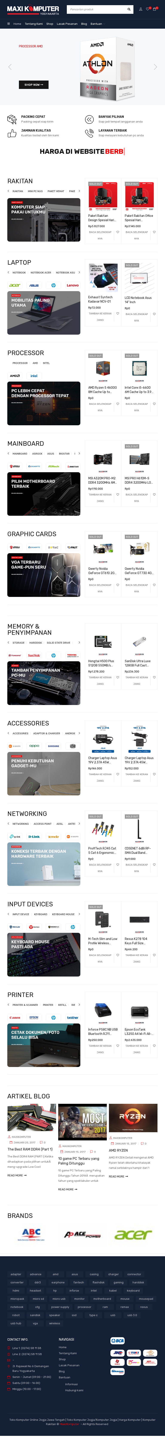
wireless (54, 1328)
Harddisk (35, 647)
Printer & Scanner (25, 1010)
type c (93, 1320)
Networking (21, 829)
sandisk (35, 1320)
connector (134, 1279)
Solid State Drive (58, 647)
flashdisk (99, 1287)
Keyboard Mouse (63, 919)
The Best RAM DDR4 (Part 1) (30, 1154)
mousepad (146, 1304)
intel (94, 1295)
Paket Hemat (56, 196)
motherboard (102, 1304)
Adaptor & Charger (46, 738)
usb (112, 1320)
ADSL (60, 829)
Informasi (71, 1389)
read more (15, 1180)
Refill (62, 1010)
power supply (60, 1312)
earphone (58, 1287)
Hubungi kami (74, 1395)
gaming (119, 1287)
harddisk (138, 1287)
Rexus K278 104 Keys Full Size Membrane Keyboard (139, 948)
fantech (78, 1287)
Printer (48, 1010)
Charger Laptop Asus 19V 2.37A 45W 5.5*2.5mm (139, 767)
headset (35, 1295)
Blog (62, 1376)
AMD (35, 368)
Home (63, 1352)
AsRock (37, 458)
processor (84, 1312)
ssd (74, 1320)
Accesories (20, 738)
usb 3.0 (132, 1320)
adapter (16, 1279)
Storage (18, 647)
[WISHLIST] (118, 237)
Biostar (64, 458)
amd (55, 1279)
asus (75, 1279)
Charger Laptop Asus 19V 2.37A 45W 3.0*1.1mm (102, 767)
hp (55, 1295)
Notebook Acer (41, 277)
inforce (74, 1295)
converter (17, 1287)
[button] (100, 321)
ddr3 (38, 1287)
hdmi (16, 1295)
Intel (46, 368)
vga (35, 1328)
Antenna (74, 829)
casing (94, 1279)
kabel (113, 1295)
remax (125, 1312)
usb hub (16, 1328)
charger (113, 1279)
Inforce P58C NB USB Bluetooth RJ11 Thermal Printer (103, 1039)
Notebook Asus (66, 277)
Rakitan (18, 196)
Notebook (19, 277)
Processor (20, 368)
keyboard (133, 1295)
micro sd (38, 1304)
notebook (17, 1312)
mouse (125, 1304)
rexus (144, 1312)
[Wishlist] (147, 9)
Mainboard (20, 458)
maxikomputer (21, 1142)
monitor (79, 1304)
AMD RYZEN (118, 1156)
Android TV (72, 738)
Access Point (43, 829)
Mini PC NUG (35, 196)
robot (16, 1320)
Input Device (21, 919)
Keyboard (40, 919)
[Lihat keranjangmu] (154, 9)
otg (37, 1312)
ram (105, 1312)
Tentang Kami (68, 1358)
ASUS (50, 458)
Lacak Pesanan (69, 1370)
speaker (54, 1320)
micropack (17, 1304)
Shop (62, 1364)
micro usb (59, 1304)
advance (35, 1279)
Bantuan (64, 1382)
